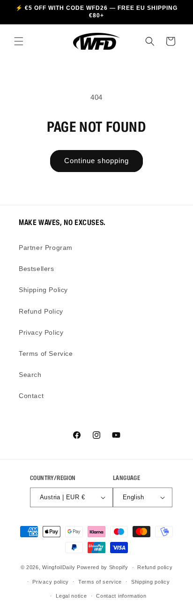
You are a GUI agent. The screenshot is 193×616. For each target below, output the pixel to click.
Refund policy (154, 567)
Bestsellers (36, 268)
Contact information (121, 596)
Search (30, 374)
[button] (18, 41)
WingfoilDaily (58, 567)
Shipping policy (150, 582)
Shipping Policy (43, 289)
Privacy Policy (41, 332)
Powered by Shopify (102, 567)
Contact (31, 395)
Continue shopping (96, 161)
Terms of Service (46, 353)
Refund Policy (41, 311)
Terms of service (100, 582)
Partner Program (46, 247)
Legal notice (71, 596)
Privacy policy (50, 582)
